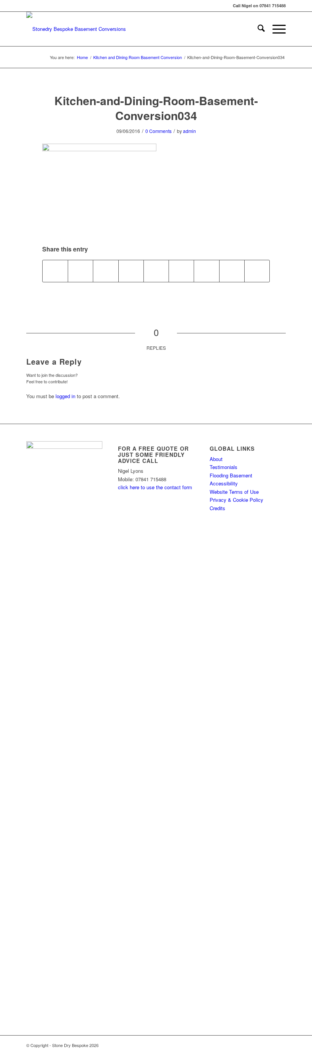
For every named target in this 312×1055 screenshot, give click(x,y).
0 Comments (158, 131)
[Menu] (275, 29)
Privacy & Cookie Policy (236, 499)
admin (189, 131)
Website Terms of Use (234, 491)
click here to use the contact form (155, 487)
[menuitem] (257, 29)
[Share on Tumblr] (181, 271)
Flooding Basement (231, 475)
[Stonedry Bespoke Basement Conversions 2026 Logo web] (76, 29)
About (216, 459)
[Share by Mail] (257, 271)
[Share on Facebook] (55, 271)
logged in (65, 396)
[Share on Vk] (206, 271)
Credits (217, 508)
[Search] (257, 29)
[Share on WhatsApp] (105, 271)
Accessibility (224, 483)
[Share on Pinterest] (131, 271)
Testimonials (223, 467)
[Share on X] (80, 271)
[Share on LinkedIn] (156, 271)
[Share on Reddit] (232, 271)
